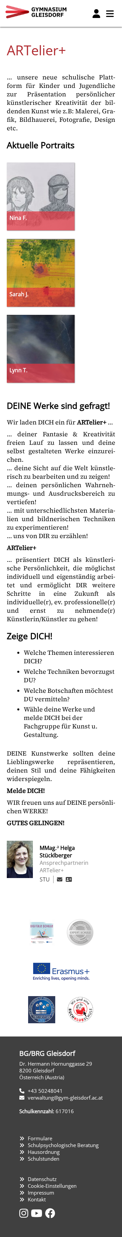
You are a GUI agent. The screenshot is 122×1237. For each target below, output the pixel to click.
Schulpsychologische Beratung (63, 1145)
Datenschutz (42, 1179)
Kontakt (37, 1199)
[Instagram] (25, 1213)
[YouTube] (38, 1213)
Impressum (41, 1192)
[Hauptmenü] (110, 13)
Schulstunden (43, 1158)
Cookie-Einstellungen (52, 1185)
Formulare (40, 1138)
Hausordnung (44, 1151)
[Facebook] (50, 1213)
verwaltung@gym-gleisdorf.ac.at (65, 1097)
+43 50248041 (45, 1090)
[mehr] (69, 879)
